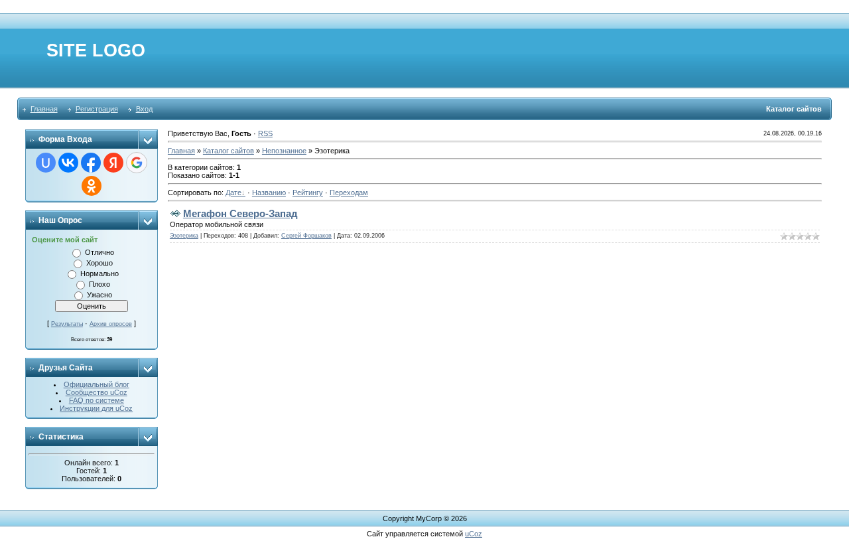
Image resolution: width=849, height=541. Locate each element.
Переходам (349, 192)
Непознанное (284, 151)
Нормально (99, 273)
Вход (144, 109)
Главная (44, 109)
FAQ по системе (96, 400)
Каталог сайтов (228, 151)
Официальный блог (96, 384)
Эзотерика (184, 235)
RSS (265, 133)
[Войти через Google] (136, 162)
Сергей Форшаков (306, 235)
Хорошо (99, 263)
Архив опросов (111, 324)
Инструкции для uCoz (96, 408)
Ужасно (99, 295)
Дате (233, 192)
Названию (269, 192)
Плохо (99, 284)
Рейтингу (308, 192)
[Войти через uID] (46, 163)
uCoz (473, 534)
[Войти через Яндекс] (113, 163)
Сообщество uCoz (96, 392)
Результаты (67, 324)
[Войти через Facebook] (91, 163)
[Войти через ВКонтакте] (68, 163)
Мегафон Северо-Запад (240, 213)
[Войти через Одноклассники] (91, 186)
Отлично (99, 252)
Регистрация (97, 109)
